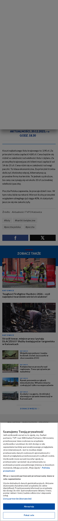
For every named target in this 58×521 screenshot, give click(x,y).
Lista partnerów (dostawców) (17, 498)
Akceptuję (29, 506)
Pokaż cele (29, 515)
